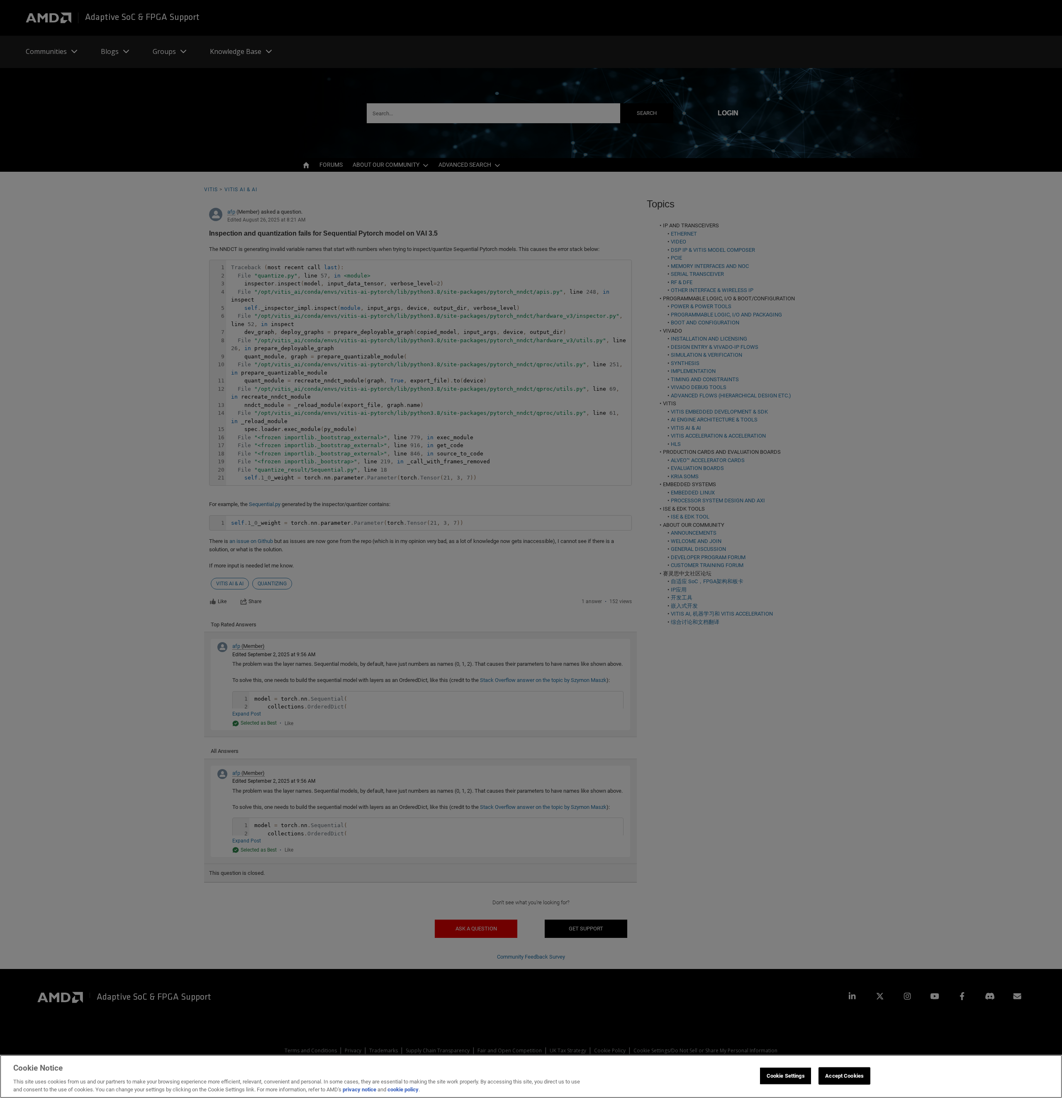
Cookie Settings (786, 1076)
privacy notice (359, 1089)
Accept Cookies (844, 1076)
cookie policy (403, 1089)
